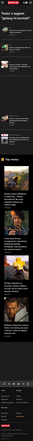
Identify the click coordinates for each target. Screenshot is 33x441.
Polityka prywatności (7, 403)
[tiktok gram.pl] (4, 384)
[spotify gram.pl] (19, 384)
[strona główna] (13, 2)
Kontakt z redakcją (22, 403)
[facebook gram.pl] (9, 384)
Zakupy (18, 413)
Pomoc (18, 396)
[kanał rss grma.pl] (28, 384)
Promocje (4, 420)
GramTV (3, 416)
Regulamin (4, 399)
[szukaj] (2, 2)
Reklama (19, 399)
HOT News (4, 413)
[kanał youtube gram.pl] (14, 384)
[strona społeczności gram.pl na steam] (23, 384)
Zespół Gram (5, 396)
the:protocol (20, 416)
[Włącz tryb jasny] (25, 2)
